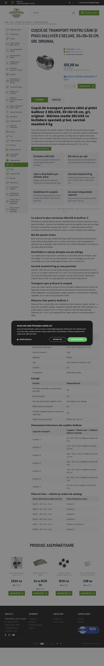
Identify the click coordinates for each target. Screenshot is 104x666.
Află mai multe (31, 334)
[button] (24, 339)
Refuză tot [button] (57, 339)
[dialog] (52, 333)
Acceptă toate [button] (77, 339)
